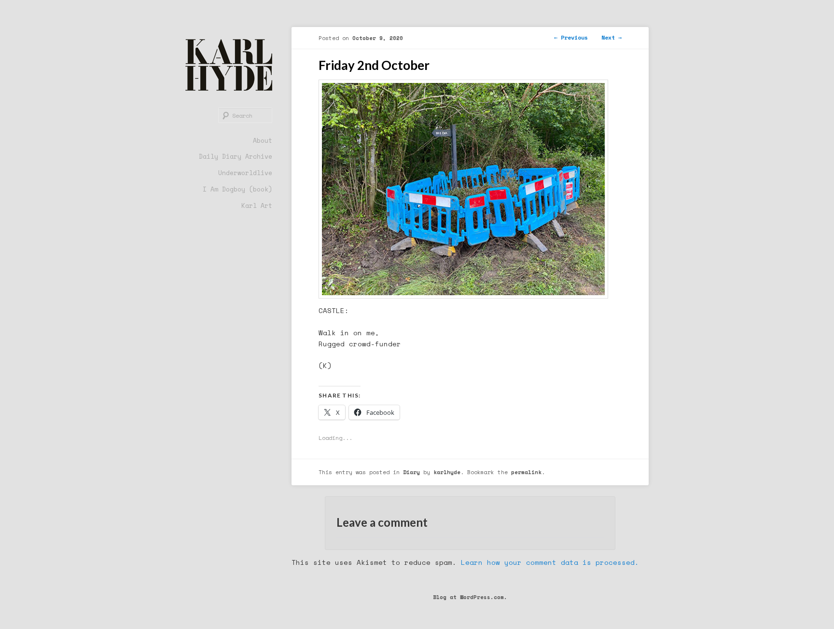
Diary (411, 472)
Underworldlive (245, 173)
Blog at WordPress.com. (470, 597)
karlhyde (446, 472)
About (262, 140)
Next (611, 37)
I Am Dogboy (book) (237, 189)
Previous (571, 37)
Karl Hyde (228, 65)
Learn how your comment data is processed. (550, 562)
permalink (526, 472)
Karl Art (256, 205)
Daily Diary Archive (235, 156)
